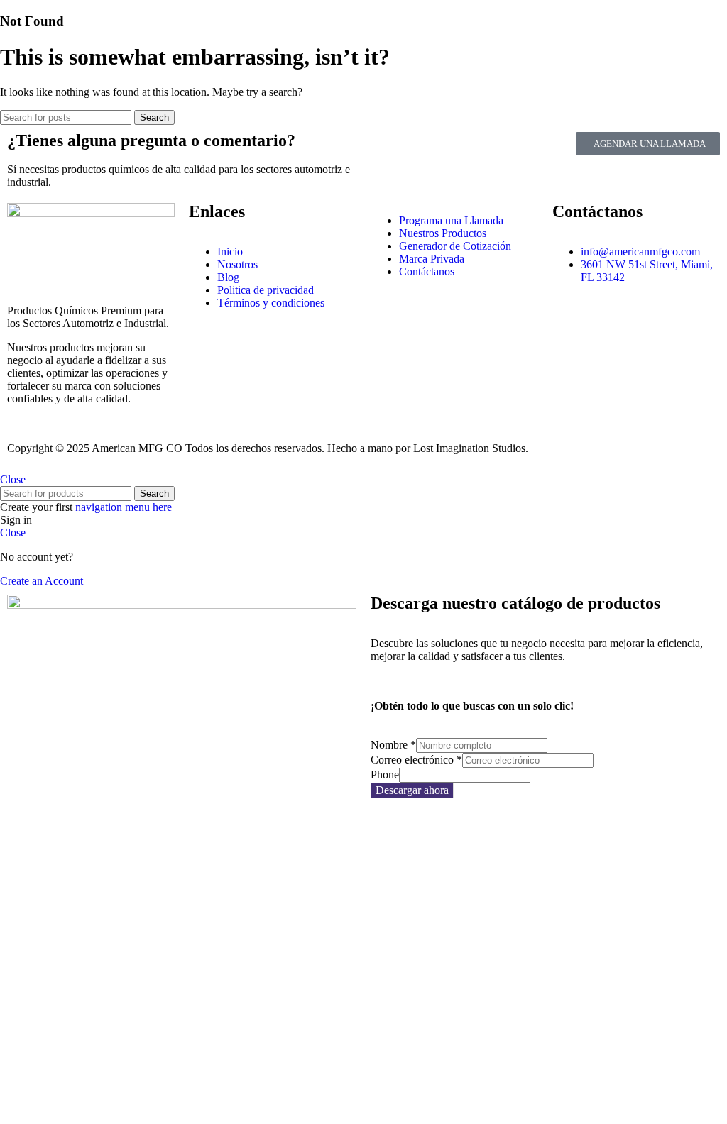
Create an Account (41, 581)
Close (13, 479)
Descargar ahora (412, 790)
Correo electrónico (416, 760)
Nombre (393, 745)
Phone (385, 774)
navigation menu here (123, 507)
